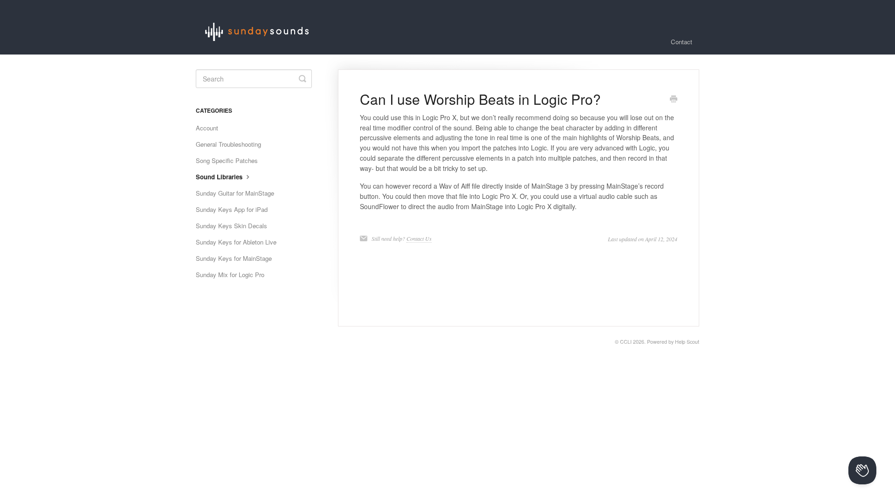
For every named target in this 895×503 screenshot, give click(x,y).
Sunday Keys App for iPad (232, 209)
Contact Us (419, 238)
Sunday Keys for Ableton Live (236, 242)
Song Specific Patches (227, 160)
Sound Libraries (220, 176)
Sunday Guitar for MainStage (235, 193)
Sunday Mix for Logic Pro (230, 274)
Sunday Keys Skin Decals (231, 225)
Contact (681, 41)
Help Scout (687, 341)
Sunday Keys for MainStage (234, 258)
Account (207, 127)
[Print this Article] (673, 100)
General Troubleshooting (228, 144)
